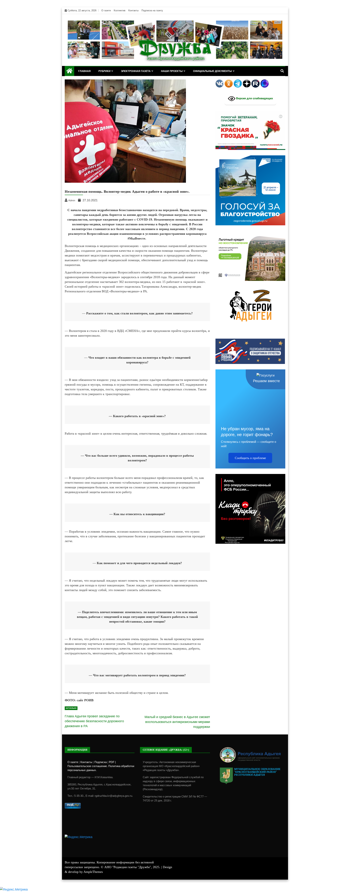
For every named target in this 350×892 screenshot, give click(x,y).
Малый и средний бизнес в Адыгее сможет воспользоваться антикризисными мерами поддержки (177, 722)
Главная (84, 71)
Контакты (133, 10)
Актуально (71, 708)
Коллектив (119, 10)
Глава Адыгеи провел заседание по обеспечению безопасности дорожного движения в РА (94, 721)
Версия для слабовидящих (254, 98)
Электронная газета (136, 71)
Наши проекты (172, 71)
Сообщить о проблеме (250, 458)
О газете (106, 10)
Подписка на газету (152, 10)
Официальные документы (212, 71)
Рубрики (104, 71)
